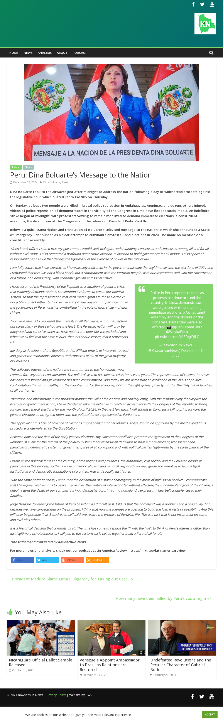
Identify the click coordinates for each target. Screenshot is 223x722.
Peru (65, 182)
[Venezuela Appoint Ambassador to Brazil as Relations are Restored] (112, 622)
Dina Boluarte (51, 182)
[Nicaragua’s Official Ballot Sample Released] (41, 622)
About (62, 53)
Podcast (80, 53)
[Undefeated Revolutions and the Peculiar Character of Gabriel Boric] (182, 622)
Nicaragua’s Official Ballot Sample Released (40, 662)
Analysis (45, 53)
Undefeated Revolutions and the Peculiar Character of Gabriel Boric (180, 664)
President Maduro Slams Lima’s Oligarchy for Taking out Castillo (70, 579)
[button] (97, 560)
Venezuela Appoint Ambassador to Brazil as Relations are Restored (110, 664)
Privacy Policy (56, 695)
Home (14, 53)
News (28, 53)
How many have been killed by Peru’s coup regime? (166, 598)
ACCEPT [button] (210, 714)
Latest (16, 167)
